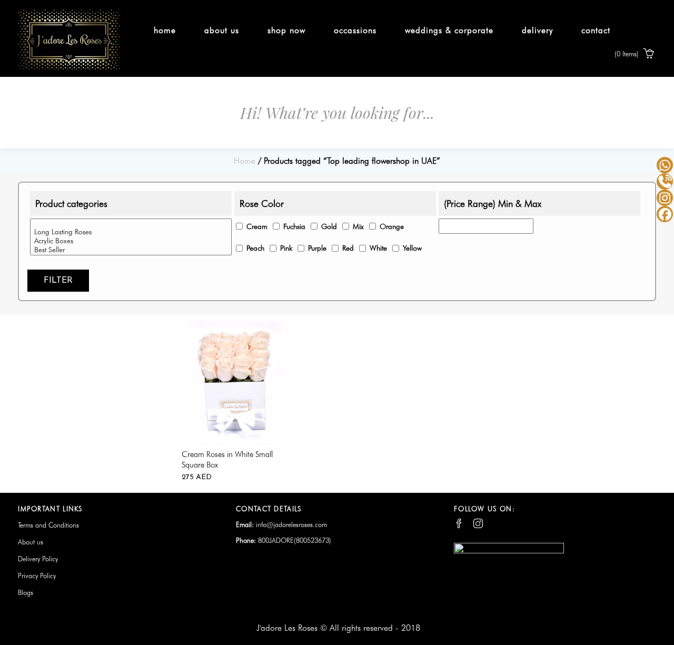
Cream (256, 226)
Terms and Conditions (48, 525)
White (378, 248)
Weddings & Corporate (449, 30)
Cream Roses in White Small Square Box (227, 460)
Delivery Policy (38, 558)
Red (348, 248)
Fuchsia (294, 226)
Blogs (25, 592)
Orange (392, 226)
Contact (595, 30)
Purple (317, 248)
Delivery (537, 30)
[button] (635, 55)
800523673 (312, 540)
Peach (255, 248)
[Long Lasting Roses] (131, 231)
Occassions (355, 30)
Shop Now (286, 30)
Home (165, 30)
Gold (329, 226)
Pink (286, 248)
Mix (358, 226)
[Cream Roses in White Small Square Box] (235, 382)
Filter (58, 280)
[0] (131, 223)
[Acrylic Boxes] (131, 240)
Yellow (412, 248)
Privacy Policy (37, 575)
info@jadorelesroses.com (291, 524)
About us (221, 30)
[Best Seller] (131, 249)
